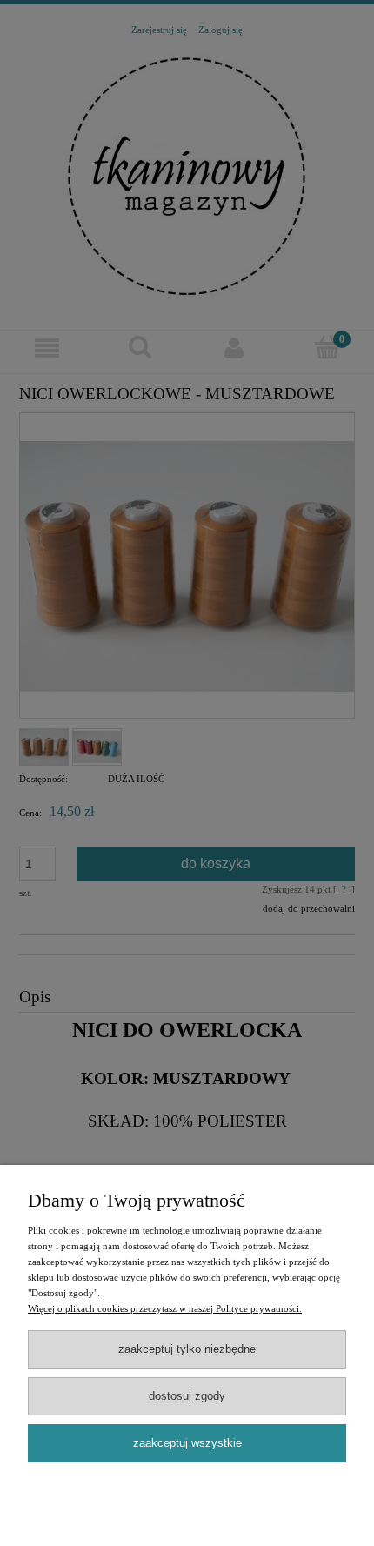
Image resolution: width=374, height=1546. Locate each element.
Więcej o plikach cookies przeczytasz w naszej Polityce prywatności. (165, 1308)
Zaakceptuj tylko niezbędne (187, 1348)
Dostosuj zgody (187, 1395)
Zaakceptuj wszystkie (187, 1442)
